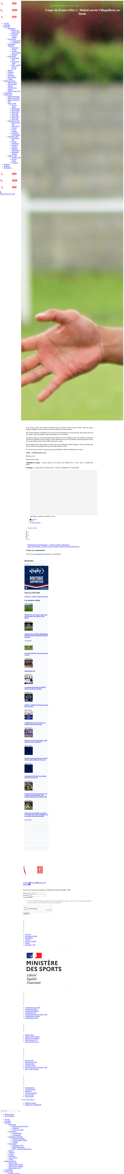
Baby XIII (15, 114)
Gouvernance (12, 39)
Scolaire (10, 74)
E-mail (25, 895)
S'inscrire (26, 913)
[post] (29, 611)
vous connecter (38, 554)
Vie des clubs (8, 95)
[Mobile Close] (2, 1109)
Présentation (11, 28)
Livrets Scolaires (14, 130)
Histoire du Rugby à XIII (16, 31)
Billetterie (7, 164)
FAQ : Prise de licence (32, 1057)
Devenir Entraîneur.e (15, 142)
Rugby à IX (15, 112)
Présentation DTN (18, 1145)
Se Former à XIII (13, 136)
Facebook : (28, 596)
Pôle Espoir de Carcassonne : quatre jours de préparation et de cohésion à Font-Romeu (36, 616)
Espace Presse (12, 77)
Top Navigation (9, 1116)
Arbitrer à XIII (12, 156)
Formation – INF (30, 931)
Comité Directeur (30, 1077)
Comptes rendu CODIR (16, 52)
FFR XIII (7, 27)
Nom (25, 893)
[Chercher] (20, 1111)
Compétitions (8, 93)
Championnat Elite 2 (31, 995)
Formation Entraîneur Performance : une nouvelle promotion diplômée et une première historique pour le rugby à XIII (36, 795)
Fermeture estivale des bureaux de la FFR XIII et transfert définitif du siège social (36, 758)
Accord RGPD (28, 897)
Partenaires (11, 75)
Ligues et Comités (14, 36)
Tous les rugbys (14, 106)
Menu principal (9, 1114)
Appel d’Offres (30, 1082)
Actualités (7, 25)
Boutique (6, 166)
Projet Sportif (12, 56)
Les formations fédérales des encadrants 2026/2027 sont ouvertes (35, 776)
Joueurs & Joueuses (15, 146)
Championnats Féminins (32, 1002)
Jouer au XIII (12, 103)
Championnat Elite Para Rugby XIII (36, 1001)
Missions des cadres (18, 1147)
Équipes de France (9, 81)
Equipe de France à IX (32, 1031)
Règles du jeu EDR (14, 98)
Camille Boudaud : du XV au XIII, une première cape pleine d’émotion (35, 723)
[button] (54, 532)
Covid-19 (28, 920)
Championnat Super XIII (33, 994)
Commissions (16, 42)
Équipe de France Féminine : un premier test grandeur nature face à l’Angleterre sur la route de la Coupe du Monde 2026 (36, 814)
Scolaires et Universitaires (16, 134)
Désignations (29, 924)
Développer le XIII (13, 121)
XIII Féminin (16, 108)
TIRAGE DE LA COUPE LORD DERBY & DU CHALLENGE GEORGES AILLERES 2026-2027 (36, 635)
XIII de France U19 (14, 91)
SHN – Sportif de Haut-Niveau (16, 66)
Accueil (6, 23)
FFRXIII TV (8, 168)
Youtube (38, 596)
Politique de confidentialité (33, 1105)
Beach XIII (15, 117)
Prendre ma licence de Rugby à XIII (36, 1055)
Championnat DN (30, 999)
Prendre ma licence (13, 96)
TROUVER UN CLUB (7, 194)
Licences (28, 926)
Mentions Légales (30, 1103)
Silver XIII (15, 119)
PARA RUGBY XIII (30, 671)
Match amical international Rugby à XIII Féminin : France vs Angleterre (36, 741)
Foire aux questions (31, 1081)
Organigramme (16, 41)
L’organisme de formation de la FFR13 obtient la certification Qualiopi (35, 688)
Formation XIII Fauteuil (16, 149)
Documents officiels (15, 48)
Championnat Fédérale (32, 997)
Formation (15, 162)
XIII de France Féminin (12, 85)
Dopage (10, 70)
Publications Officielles (11, 45)
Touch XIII (15, 115)
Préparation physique (15, 153)
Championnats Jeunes (32, 1004)
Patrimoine (15, 34)
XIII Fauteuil (16, 110)
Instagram (45, 596)
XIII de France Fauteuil (12, 88)
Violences (11, 72)
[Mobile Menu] (0, 192)
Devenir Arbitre (14, 160)
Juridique (14, 54)
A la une (48, 5)
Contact (10, 79)
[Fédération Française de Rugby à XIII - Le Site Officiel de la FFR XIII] (8, 13)
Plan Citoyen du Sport (16, 127)
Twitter (34, 596)
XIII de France (12, 82)
